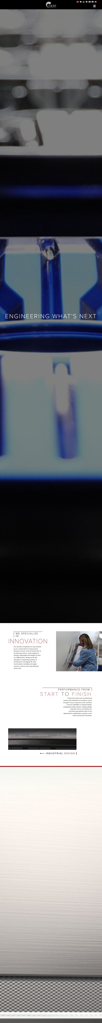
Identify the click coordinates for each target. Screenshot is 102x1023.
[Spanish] (96, 2)
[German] (84, 2)
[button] (94, 6)
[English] (78, 2)
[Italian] (87, 2)
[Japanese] (90, 2)
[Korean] (93, 2)
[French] (81, 2)
